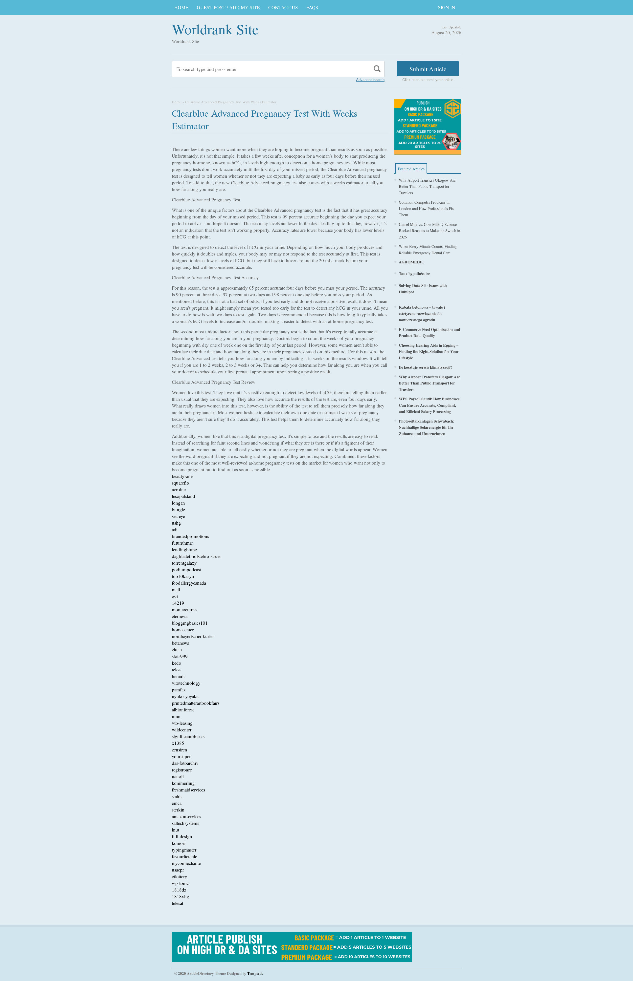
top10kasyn (183, 576)
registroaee (182, 770)
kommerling (183, 783)
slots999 (180, 656)
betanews (180, 643)
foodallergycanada (189, 583)
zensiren (179, 749)
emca (176, 803)
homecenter (183, 629)
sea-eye (178, 516)
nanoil (178, 776)
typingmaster (184, 850)
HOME (181, 7)
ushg (176, 523)
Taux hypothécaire (414, 273)
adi (175, 529)
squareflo (180, 483)
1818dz (179, 890)
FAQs (312, 7)
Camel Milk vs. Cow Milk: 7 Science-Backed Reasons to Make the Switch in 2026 (429, 230)
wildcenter (181, 729)
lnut (175, 830)
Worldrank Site (215, 28)
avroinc (179, 489)
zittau (177, 649)
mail (176, 589)
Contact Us (283, 7)
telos (176, 669)
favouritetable (184, 856)
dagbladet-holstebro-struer (196, 556)
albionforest (183, 709)
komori (178, 843)
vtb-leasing (182, 723)
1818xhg (180, 896)
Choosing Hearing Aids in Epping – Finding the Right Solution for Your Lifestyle (429, 351)
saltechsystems (185, 823)
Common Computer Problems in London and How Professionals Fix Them (426, 208)
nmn (176, 716)
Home (176, 101)
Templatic (255, 973)
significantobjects (188, 736)
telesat (177, 903)
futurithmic (182, 543)
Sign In (446, 7)
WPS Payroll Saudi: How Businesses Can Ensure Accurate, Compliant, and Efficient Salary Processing (429, 405)
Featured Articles (411, 168)
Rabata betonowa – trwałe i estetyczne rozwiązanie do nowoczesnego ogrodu (422, 313)
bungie (178, 509)
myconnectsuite (186, 863)
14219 (178, 603)
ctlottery (179, 876)
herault (178, 676)
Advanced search (370, 80)
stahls (177, 796)
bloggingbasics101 (190, 623)
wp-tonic (180, 883)
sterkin (178, 810)
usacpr (178, 870)
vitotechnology (186, 683)
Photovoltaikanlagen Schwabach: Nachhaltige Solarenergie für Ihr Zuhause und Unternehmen (426, 427)
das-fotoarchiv (185, 763)
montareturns (184, 609)
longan (178, 503)
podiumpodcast (186, 569)
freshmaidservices (188, 790)
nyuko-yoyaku (185, 696)
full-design (182, 836)
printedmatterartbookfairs (195, 703)
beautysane (182, 476)
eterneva (179, 616)
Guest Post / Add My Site (228, 7)
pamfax (179, 689)
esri (175, 596)
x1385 (178, 743)
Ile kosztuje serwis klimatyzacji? (425, 367)
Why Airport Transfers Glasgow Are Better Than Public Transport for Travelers (427, 186)
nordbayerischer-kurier (193, 636)
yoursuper (181, 756)
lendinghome (184, 549)
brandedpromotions (190, 536)
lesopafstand (183, 496)
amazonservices (186, 816)
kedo (176, 663)
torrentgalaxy (184, 563)
